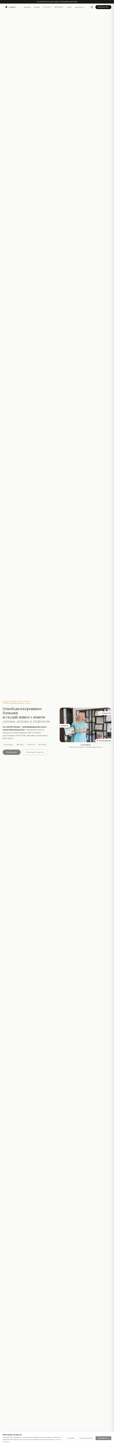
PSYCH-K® (31, 744)
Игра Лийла (42, 744)
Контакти (79, 7)
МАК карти (20, 744)
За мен (37, 7)
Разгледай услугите (35, 752)
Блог (69, 7)
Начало (27, 7)
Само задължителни (86, 1438)
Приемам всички (103, 1438)
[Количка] (92, 7)
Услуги (46, 7)
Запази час (103, 7)
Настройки (71, 1438)
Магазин (59, 7)
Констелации (8, 744)
